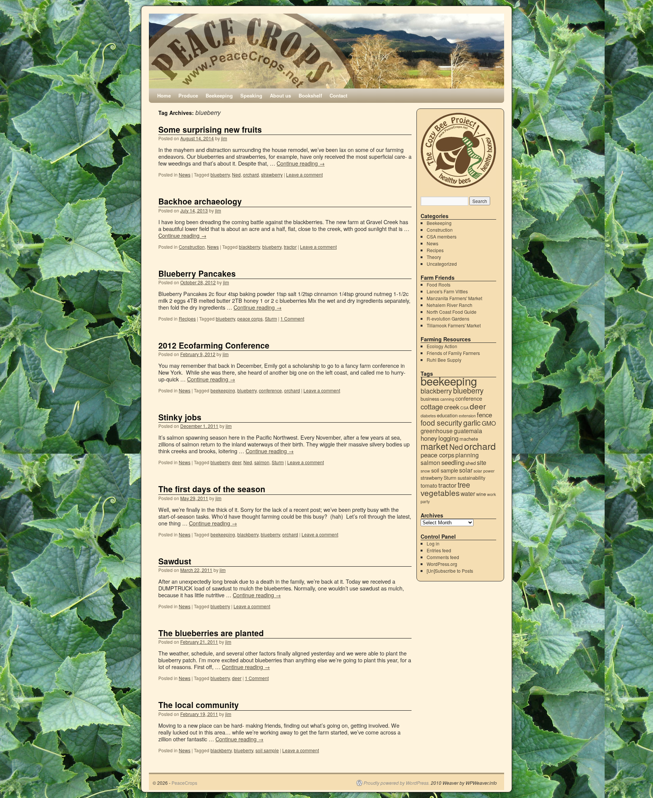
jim (224, 138)
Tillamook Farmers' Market (454, 325)
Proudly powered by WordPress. (397, 783)
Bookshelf (310, 95)
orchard (251, 174)
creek (451, 406)
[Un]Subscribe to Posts (450, 570)
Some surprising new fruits (210, 129)
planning (467, 455)
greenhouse (437, 430)
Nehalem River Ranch (449, 305)
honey (429, 438)
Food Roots (438, 284)
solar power (484, 471)
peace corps (250, 318)
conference (270, 390)
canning (447, 399)
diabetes (428, 415)
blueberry (220, 174)
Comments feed (443, 557)
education (447, 415)
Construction (192, 246)
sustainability (471, 477)
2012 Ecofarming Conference (213, 345)
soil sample (267, 750)
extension (467, 415)
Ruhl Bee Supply (444, 359)
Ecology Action (442, 346)
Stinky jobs (179, 417)
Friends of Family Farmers (453, 353)
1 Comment (292, 318)
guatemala (468, 430)
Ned (236, 174)
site (481, 462)
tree (464, 484)
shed (471, 462)
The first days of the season (211, 488)
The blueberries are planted (211, 632)
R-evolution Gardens (448, 318)
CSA (464, 408)
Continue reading (301, 163)
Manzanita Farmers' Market (454, 298)
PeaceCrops (184, 782)
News (184, 174)
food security (441, 422)
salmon (261, 462)
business (430, 398)
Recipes (187, 318)
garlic (472, 422)
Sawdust (174, 561)
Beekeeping (219, 95)
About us (280, 95)
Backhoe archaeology (200, 201)
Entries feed (439, 550)
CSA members (441, 236)
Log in (433, 543)
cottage (432, 406)
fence (484, 414)
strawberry (272, 174)
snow (425, 471)
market (434, 445)
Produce (188, 95)
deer (236, 462)
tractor (290, 246)
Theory (434, 257)
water (468, 493)
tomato (429, 485)
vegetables (440, 492)
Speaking (251, 95)
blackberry (249, 246)
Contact (338, 95)
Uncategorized (442, 263)
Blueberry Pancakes (197, 273)
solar (465, 470)
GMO (489, 423)
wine (481, 493)
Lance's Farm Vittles (447, 291)
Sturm (271, 318)
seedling (452, 462)
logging (448, 438)
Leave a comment (304, 174)
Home (164, 95)
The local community (198, 704)
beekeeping (222, 390)
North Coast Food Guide (452, 311)
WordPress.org (442, 564)
